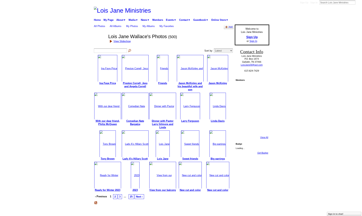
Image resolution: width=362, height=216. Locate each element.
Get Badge (262, 153)
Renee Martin (121, 211)
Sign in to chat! (335, 214)
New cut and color (190, 190)
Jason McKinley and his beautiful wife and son (190, 86)
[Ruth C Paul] (240, 118)
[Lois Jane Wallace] (100, 43)
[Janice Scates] (261, 118)
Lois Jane (162, 158)
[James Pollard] (250, 128)
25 (131, 196)
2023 (135, 190)
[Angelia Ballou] (261, 108)
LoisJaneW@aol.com (252, 65)
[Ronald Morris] (240, 98)
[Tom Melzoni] (240, 88)
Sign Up (304, 2)
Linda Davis (218, 121)
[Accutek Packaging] (250, 108)
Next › (139, 196)
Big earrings (218, 158)
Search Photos (130, 50)
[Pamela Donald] (261, 128)
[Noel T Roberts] (261, 88)
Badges (226, 211)
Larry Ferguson (190, 121)
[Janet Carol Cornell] (250, 88)
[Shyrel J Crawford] (240, 128)
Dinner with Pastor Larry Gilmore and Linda (162, 124)
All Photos (99, 26)
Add (231, 27)
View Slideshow (122, 41)
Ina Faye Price (107, 83)
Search (358, 2)
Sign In (314, 2)
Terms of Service (260, 211)
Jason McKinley (218, 83)
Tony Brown (108, 158)
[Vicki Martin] (250, 118)
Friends (162, 83)
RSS (96, 203)
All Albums (115, 26)
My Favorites (167, 26)
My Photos (132, 26)
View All (264, 137)
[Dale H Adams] (250, 98)
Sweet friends (190, 158)
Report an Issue (241, 211)
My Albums (149, 26)
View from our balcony (162, 190)
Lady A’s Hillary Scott (135, 158)
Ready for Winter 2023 (107, 190)
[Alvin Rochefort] (240, 108)
